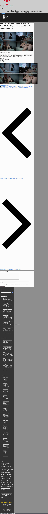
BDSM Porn (5, 303)
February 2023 (5, 427)
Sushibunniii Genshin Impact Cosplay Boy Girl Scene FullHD (8, 360)
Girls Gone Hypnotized (10, 469)
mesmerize (9, 478)
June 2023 (5, 422)
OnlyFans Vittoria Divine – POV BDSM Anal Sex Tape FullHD (10, 269)
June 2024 (5, 408)
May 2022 (5, 438)
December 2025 (6, 386)
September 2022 (6, 433)
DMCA (4, 18)
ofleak (8, 484)
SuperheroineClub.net (7, 509)
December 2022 (6, 429)
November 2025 (6, 387)
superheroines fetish (8, 493)
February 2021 (5, 456)
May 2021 (4, 452)
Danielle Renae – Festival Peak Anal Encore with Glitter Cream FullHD (7, 341)
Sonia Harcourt (6, 87)
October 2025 (5, 389)
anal (5, 463)
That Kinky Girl (12, 87)
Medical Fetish (5, 316)
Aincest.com (5, 506)
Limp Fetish (5, 313)
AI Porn (4, 298)
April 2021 (5, 453)
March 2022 (5, 440)
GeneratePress (12, 513)
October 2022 (5, 432)
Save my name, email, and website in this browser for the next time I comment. (15, 284)
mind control (26, 86)
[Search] (12, 292)
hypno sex (10, 471)
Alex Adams (2, 463)
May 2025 (5, 395)
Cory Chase (8, 464)
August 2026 (5, 377)
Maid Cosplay (5, 315)
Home (4, 15)
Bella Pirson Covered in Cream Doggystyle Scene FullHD (7, 351)
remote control (4, 488)
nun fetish (1, 87)
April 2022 (5, 439)
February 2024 (5, 413)
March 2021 (5, 454)
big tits (9, 463)
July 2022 (4, 435)
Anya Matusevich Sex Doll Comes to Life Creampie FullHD (8, 357)
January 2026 (5, 385)
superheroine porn (4, 490)
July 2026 (5, 378)
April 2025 (5, 396)
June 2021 (5, 451)
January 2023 (5, 428)
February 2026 (5, 384)
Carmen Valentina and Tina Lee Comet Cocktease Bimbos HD (8, 369)
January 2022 (5, 442)
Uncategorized (5, 333)
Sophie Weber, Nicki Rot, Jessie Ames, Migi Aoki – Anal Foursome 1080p (7, 347)
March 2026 (5, 383)
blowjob (2, 464)
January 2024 (5, 414)
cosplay (3, 466)
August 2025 (5, 391)
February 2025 (5, 398)
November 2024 (6, 402)
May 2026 (5, 380)
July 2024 (5, 407)
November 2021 (6, 445)
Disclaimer (5, 17)
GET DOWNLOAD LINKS (4, 85)
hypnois (1, 8)
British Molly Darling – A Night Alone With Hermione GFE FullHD (11, 178)
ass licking (21, 86)
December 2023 (6, 415)
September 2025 (6, 390)
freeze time (5, 469)
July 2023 (5, 421)
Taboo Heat (9, 494)
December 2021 (6, 444)
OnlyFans (6, 486)
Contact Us (5, 16)
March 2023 (5, 426)
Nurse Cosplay (5, 319)
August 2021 (5, 448)
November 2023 (6, 416)
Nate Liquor (31, 86)
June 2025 (5, 393)
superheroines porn (4, 494)
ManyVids (6, 476)
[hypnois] (7, 6)
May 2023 (5, 423)
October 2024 (5, 403)
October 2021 (5, 446)
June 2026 (5, 379)
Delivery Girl (5, 306)
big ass (7, 463)
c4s (5, 464)
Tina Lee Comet (18, 87)
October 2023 (5, 417)
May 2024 (5, 409)
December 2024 (6, 401)
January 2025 (5, 399)
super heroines (10, 490)
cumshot (6, 467)
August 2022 (5, 434)
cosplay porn (8, 466)
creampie (3, 467)
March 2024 (5, 411)
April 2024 (5, 410)
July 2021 (4, 450)
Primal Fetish (10, 486)
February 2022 (5, 441)
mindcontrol (4, 482)
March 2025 (5, 397)
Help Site (5, 19)
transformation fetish (25, 87)
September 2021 (6, 447)
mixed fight (5, 484)
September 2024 (6, 404)
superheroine (6, 489)
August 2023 (5, 420)
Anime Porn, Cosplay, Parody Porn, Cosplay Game (10, 86)
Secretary (4, 323)
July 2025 (4, 392)
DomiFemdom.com (6, 504)
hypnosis (3, 472)
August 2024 (5, 405)
